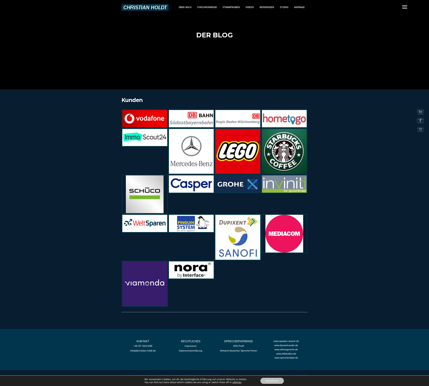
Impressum (191, 346)
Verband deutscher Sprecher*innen (238, 350)
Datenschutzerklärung (190, 350)
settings (236, 382)
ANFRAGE (299, 7)
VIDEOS (250, 7)
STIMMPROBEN (231, 7)
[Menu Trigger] (405, 7)
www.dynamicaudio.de (286, 345)
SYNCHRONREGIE (207, 7)
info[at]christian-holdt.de (143, 350)
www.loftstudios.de (286, 353)
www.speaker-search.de (286, 341)
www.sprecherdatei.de (286, 357)
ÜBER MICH (185, 7)
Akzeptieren (272, 380)
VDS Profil (238, 346)
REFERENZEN (267, 7)
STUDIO (284, 7)
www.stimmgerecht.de (286, 349)
